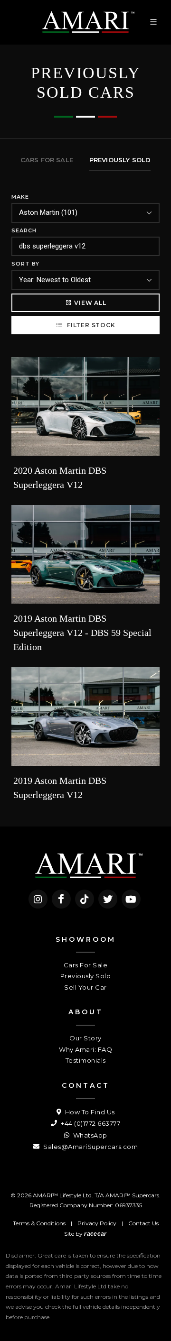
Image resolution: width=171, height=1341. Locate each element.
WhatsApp (89, 1135)
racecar (95, 1234)
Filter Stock (90, 325)
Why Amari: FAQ (85, 1049)
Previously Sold (85, 976)
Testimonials (86, 1060)
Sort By (25, 263)
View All (90, 302)
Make (20, 196)
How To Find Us (89, 1112)
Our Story (85, 1038)
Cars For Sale (86, 965)
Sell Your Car (85, 987)
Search (24, 230)
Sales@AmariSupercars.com (90, 1146)
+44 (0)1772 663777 (89, 1123)
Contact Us (143, 1223)
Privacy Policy (96, 1223)
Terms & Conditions (39, 1223)
